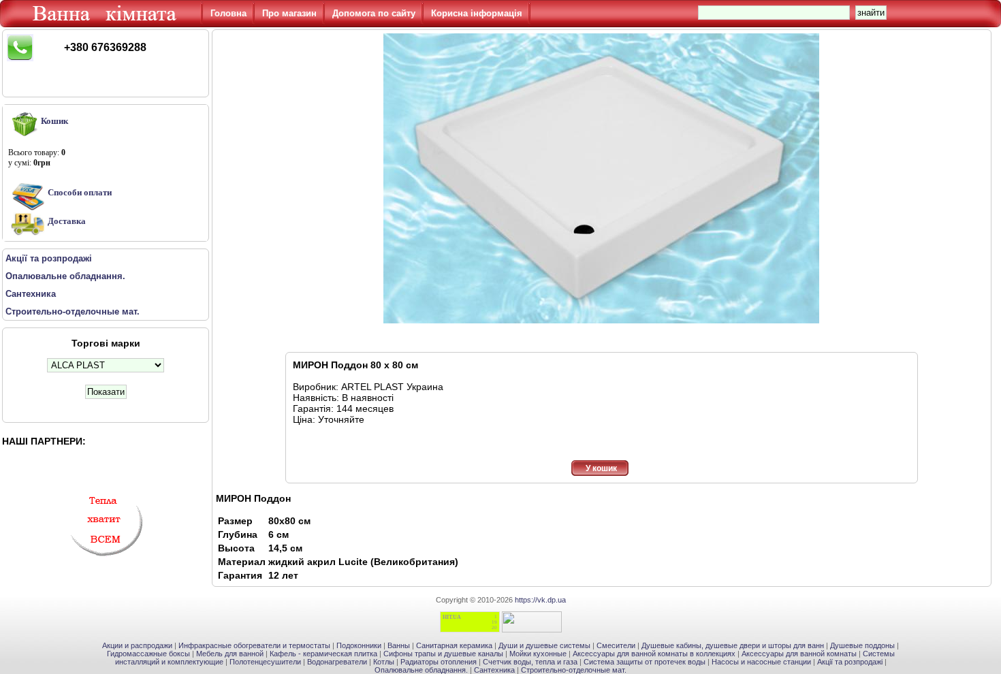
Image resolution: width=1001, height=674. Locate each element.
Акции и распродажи (137, 645)
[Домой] (107, 23)
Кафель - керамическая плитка (323, 653)
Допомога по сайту (373, 13)
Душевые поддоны (862, 645)
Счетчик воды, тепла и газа (530, 662)
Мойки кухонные (538, 653)
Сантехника (494, 670)
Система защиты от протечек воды (644, 662)
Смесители (616, 645)
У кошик (601, 468)
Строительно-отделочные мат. (573, 670)
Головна (228, 13)
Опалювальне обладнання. (421, 670)
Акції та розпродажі (850, 662)
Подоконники (358, 645)
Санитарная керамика (454, 645)
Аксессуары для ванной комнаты (799, 653)
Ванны (398, 645)
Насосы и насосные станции (761, 662)
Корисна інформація (476, 13)
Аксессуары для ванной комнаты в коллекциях (654, 653)
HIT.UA (452, 617)
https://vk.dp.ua (540, 600)
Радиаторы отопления (438, 662)
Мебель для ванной (230, 653)
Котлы (383, 662)
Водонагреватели (337, 662)
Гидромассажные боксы (148, 653)
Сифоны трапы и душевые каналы (443, 653)
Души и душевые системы (544, 645)
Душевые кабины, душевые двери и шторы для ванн (732, 645)
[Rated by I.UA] (532, 630)
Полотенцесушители (265, 662)
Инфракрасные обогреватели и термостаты (254, 645)
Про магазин (289, 13)
